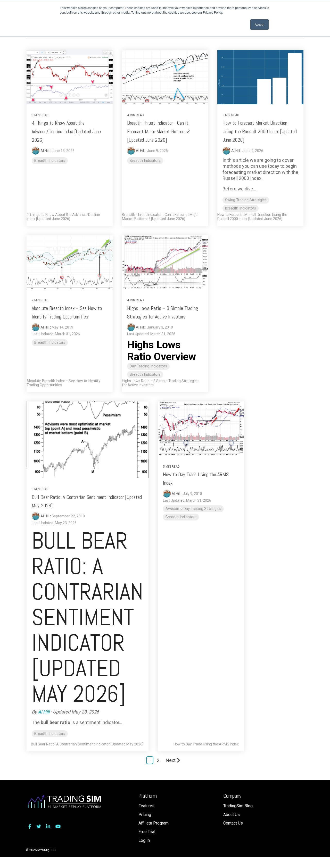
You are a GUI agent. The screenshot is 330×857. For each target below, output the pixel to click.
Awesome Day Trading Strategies (193, 509)
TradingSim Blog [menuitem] (238, 805)
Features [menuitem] (146, 805)
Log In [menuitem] (144, 840)
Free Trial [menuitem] (146, 831)
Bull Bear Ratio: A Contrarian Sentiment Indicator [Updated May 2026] (87, 744)
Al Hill (45, 151)
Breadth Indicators (49, 160)
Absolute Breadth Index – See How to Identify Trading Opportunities (63, 383)
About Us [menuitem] (231, 814)
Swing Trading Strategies (246, 200)
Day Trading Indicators (148, 366)
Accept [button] (259, 24)
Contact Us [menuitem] (233, 823)
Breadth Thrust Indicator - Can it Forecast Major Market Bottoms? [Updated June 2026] (158, 131)
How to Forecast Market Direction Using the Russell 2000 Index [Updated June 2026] (259, 131)
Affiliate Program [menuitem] (153, 823)
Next (171, 760)
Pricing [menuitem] (144, 814)
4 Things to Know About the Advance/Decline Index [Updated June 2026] (66, 131)
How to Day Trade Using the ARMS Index (206, 744)
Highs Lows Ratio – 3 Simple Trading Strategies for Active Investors (160, 383)
